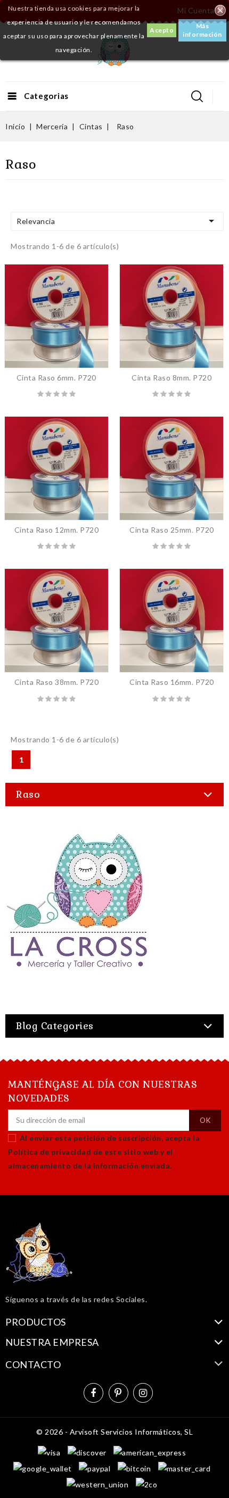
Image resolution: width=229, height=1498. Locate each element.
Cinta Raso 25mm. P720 (171, 529)
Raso (28, 794)
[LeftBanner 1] (78, 911)
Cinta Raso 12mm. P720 (56, 529)
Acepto (162, 30)
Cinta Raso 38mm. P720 (56, 681)
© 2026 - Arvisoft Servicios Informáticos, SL (114, 1431)
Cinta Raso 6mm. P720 (56, 377)
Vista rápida (68, 316)
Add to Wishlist (44, 316)
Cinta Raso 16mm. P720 (171, 681)
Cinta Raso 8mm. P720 (171, 377)
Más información (202, 30)
